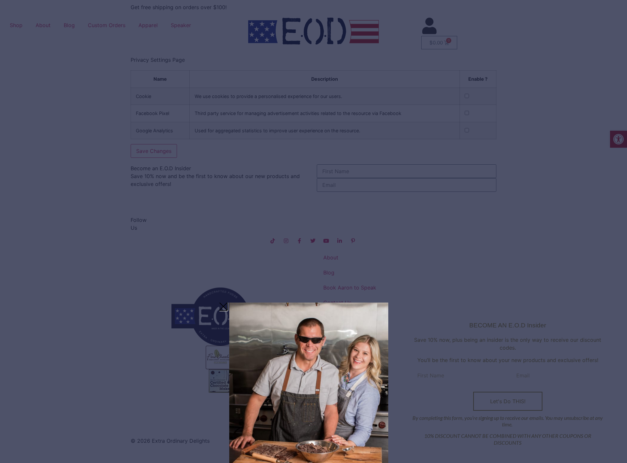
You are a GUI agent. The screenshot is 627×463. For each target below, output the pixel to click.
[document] (313, 231)
